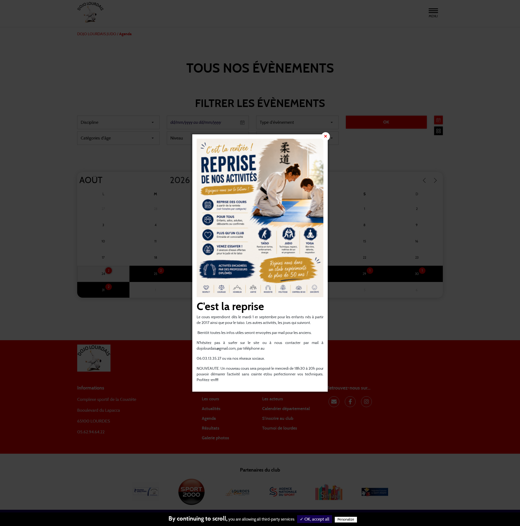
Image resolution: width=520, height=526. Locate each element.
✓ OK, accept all (314, 519)
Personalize (345, 519)
